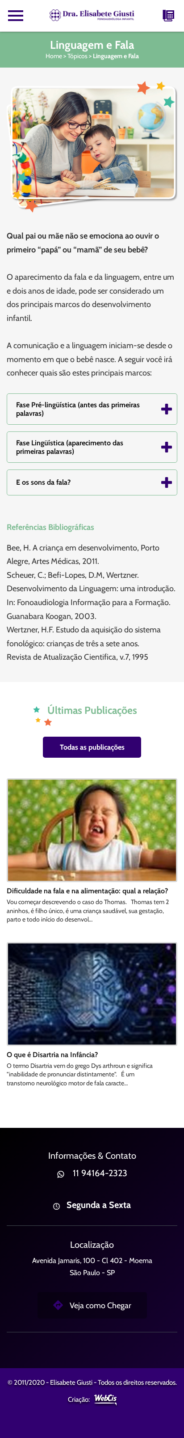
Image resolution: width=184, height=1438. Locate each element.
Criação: (79, 1399)
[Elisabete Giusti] (92, 15)
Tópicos (77, 56)
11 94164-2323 (100, 1173)
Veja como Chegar (100, 1305)
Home (54, 56)
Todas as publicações (92, 747)
